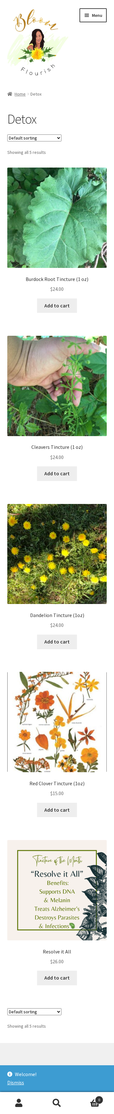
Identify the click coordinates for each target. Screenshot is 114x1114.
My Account (19, 1103)
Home (20, 94)
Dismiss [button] (15, 1082)
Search (57, 1103)
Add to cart (57, 305)
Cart (88, 1097)
